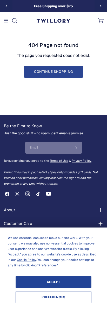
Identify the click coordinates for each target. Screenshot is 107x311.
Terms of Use (59, 161)
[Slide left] (6, 6)
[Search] (14, 20)
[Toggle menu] (6, 20)
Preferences (53, 297)
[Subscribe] (76, 147)
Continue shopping (53, 71)
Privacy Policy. (81, 161)
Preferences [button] (47, 265)
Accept (53, 282)
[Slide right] (101, 6)
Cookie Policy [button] (26, 260)
